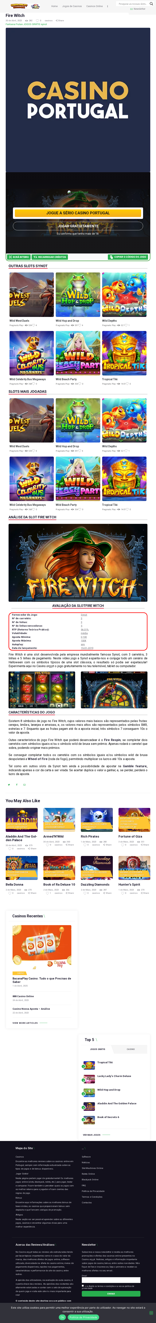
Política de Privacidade (93, 1191)
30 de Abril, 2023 (14, 20)
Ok (62, 1317)
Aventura (12, 824)
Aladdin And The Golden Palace (21, 838)
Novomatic (13, 875)
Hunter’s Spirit (129, 884)
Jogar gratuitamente (78, 226)
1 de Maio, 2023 (88, 842)
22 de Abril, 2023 (21, 1013)
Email (84, 1276)
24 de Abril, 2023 (21, 1000)
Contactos (87, 1202)
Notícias (86, 1162)
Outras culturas (129, 824)
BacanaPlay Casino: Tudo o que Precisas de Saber (42, 980)
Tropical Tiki (105, 1062)
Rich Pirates (90, 836)
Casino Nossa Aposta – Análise (31, 1008)
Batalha (49, 824)
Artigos (19, 1214)
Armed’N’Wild (53, 836)
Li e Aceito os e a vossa (108, 1287)
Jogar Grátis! (22, 1173)
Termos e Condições (92, 1197)
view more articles (25, 1023)
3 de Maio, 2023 (126, 842)
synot (44, 24)
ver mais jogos (91, 1135)
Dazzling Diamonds (95, 884)
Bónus (19, 1197)
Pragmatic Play (128, 827)
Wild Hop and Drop (108, 1089)
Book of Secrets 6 (108, 1117)
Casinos (20, 1156)
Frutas (19, 24)
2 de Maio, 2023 (13, 890)
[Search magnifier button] (151, 3)
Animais (124, 872)
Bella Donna (14, 884)
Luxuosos (101, 872)
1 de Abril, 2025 (20, 986)
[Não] (151, 1313)
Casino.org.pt (88, 1259)
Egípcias (135, 819)
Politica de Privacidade (83, 1317)
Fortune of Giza (130, 836)
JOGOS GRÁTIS (31, 24)
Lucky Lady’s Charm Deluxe (114, 1076)
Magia (24, 872)
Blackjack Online (90, 1179)
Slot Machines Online (92, 1168)
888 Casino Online (23, 996)
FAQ (84, 1185)
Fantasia (10, 24)
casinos (49, 20)
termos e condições (106, 1286)
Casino (21, 973)
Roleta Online (88, 1174)
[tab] (97, 1049)
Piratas (86, 827)
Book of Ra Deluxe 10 (59, 884)
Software (86, 1156)
